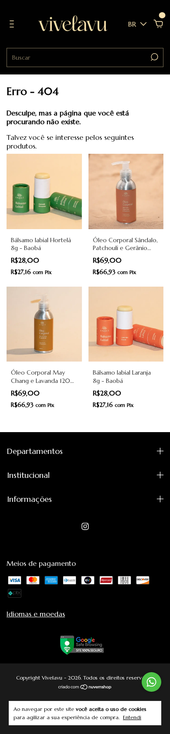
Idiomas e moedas (36, 613)
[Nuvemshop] (85, 687)
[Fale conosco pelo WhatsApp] (151, 682)
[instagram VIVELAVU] (85, 526)
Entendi (132, 717)
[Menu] (13, 24)
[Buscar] (153, 57)
